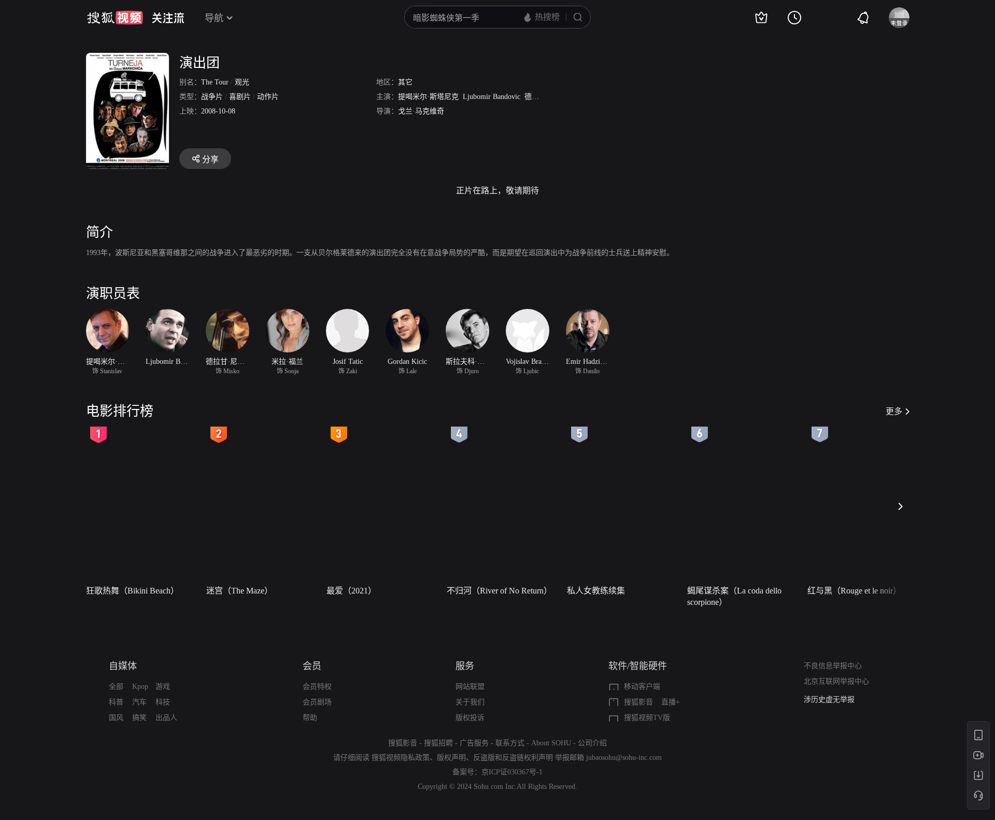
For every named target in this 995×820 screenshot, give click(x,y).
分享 (210, 159)
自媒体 (123, 666)
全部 (116, 686)
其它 (405, 82)
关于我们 (470, 702)
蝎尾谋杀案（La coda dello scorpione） (734, 596)
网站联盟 (470, 686)
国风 (116, 718)
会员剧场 (317, 702)
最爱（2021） (351, 590)
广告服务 (474, 743)
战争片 (212, 97)
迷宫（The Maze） (239, 590)
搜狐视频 (115, 17)
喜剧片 (240, 97)
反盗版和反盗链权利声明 (513, 757)
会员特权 (317, 686)
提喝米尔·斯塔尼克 (428, 97)
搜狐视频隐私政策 (401, 757)
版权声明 (451, 757)
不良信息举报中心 (833, 666)
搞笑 (139, 718)
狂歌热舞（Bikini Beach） (132, 590)
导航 (214, 18)
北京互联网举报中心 (836, 681)
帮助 (310, 718)
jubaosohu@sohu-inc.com (624, 757)
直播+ (670, 702)
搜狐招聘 (438, 743)
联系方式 (509, 743)
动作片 (268, 97)
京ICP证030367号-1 (512, 772)
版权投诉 (470, 718)
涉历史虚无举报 (829, 699)
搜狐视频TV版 (647, 718)
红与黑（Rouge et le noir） (854, 590)
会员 (312, 666)
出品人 (166, 718)
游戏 (162, 686)
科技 (162, 702)
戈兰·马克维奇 (421, 111)
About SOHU (551, 743)
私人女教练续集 (596, 590)
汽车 (139, 702)
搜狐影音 (638, 702)
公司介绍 (592, 743)
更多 (894, 411)
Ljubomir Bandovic (491, 97)
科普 (116, 702)
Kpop (140, 686)
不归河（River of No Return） (499, 590)
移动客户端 (642, 686)
